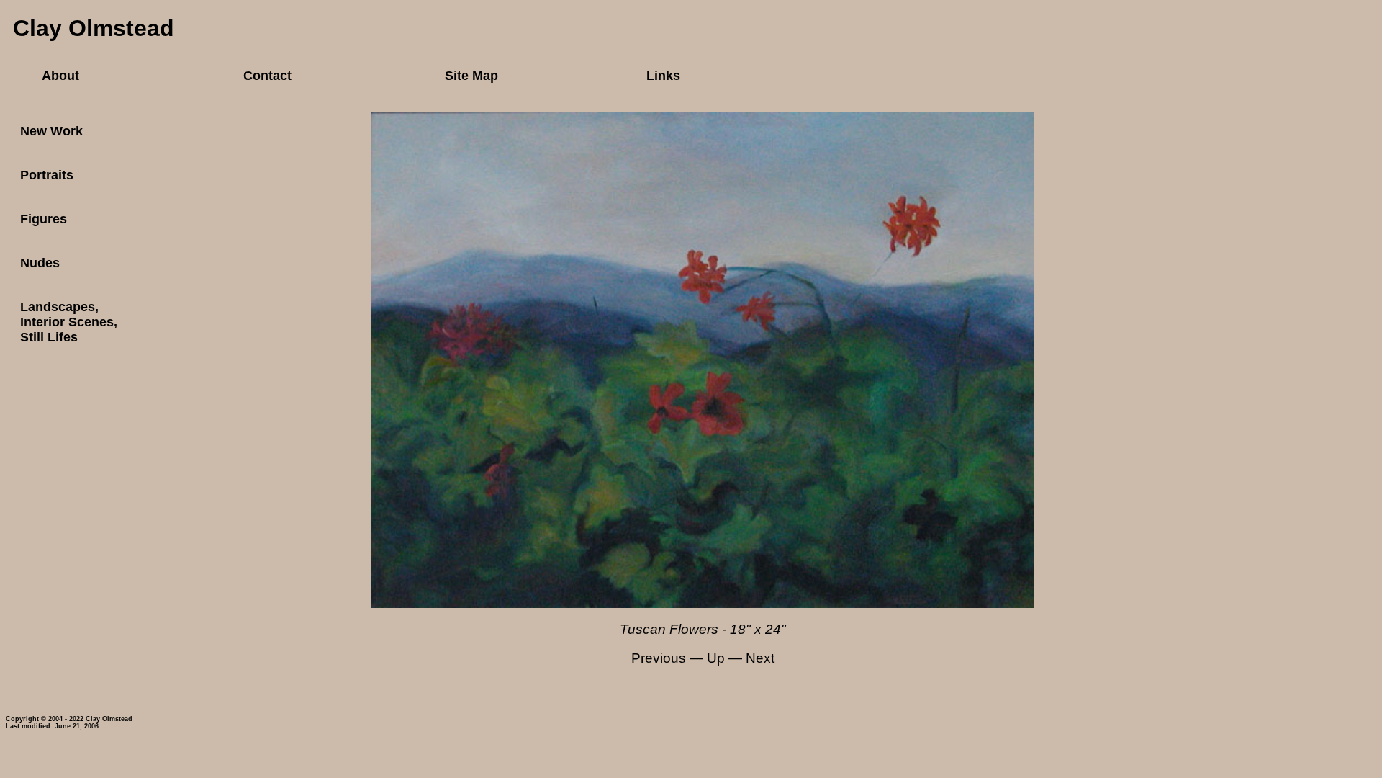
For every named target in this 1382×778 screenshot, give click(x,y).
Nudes (40, 263)
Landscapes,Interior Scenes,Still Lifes (68, 322)
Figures (43, 219)
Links (663, 75)
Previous (658, 658)
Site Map (471, 75)
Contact (267, 75)
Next (760, 658)
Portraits (46, 175)
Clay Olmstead (93, 28)
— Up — (716, 658)
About (60, 75)
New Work (51, 131)
